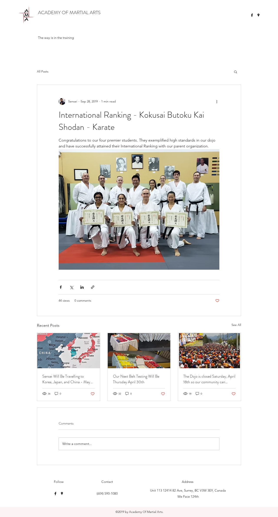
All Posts (42, 71)
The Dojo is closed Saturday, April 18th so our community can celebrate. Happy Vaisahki (209, 379)
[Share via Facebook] (61, 287)
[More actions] (216, 101)
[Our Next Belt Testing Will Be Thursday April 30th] (139, 350)
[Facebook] (252, 15)
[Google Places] (258, 15)
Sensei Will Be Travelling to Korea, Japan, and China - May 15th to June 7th (66, 379)
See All (236, 325)
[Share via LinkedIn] (82, 287)
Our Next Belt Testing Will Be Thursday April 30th (136, 379)
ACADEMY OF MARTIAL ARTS (69, 12)
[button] (235, 71)
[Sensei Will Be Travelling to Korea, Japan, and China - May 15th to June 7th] (68, 350)
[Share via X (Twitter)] (71, 287)
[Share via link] (93, 287)
